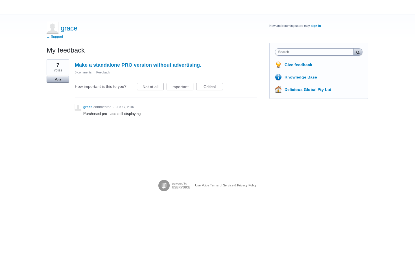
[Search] (357, 51)
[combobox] (316, 52)
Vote (58, 79)
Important (182, 87)
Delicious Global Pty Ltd (308, 89)
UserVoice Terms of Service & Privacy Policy (226, 185)
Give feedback (298, 64)
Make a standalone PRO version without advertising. (138, 65)
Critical (213, 87)
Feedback (103, 72)
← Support (55, 37)
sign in (316, 25)
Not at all (153, 87)
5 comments (83, 72)
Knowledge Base (301, 77)
